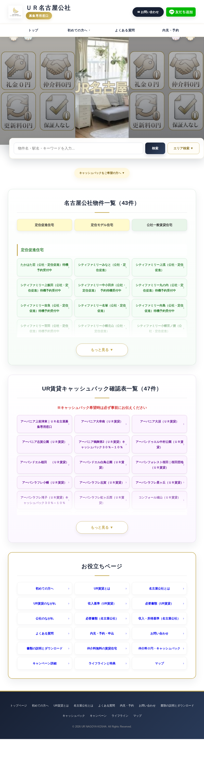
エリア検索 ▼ (183, 148)
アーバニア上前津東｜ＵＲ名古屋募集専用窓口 (44, 424)
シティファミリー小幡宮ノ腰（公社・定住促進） (159, 328)
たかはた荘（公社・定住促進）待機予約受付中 (44, 267)
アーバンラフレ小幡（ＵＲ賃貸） (44, 482)
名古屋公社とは (159, 588)
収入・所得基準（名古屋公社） (159, 618)
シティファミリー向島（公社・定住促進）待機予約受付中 (159, 308)
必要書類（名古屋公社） (102, 618)
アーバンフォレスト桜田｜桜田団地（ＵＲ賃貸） (159, 464)
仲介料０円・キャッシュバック (159, 648)
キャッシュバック (74, 715)
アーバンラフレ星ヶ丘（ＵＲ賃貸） (159, 482)
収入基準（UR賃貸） (102, 603)
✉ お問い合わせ (148, 12)
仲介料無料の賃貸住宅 (102, 648)
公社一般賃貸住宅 (159, 225)
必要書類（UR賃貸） (159, 603)
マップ (159, 663)
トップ (33, 30)
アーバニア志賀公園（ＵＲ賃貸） (44, 441)
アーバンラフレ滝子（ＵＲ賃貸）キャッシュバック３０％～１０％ (44, 500)
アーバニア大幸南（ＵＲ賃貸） (102, 421)
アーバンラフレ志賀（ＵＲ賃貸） (101, 482)
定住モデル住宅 (102, 225)
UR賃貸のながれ (44, 603)
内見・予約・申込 (102, 633)
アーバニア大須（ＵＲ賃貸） (159, 421)
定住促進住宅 (44, 225)
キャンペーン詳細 (45, 663)
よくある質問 (125, 30)
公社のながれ (45, 618)
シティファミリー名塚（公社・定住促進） (102, 308)
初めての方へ (77, 30)
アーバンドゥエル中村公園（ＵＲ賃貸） (159, 444)
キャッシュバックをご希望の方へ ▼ (102, 172)
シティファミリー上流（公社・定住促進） (159, 267)
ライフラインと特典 (102, 663)
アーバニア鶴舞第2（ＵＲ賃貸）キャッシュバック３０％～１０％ (102, 444)
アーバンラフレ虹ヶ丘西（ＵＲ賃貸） (101, 500)
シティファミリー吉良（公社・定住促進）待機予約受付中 (44, 308)
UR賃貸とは (102, 588)
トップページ (18, 705)
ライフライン (120, 715)
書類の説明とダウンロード (45, 648)
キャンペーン (98, 715)
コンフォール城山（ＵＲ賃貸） (159, 497)
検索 (155, 148)
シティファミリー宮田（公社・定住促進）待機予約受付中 (44, 328)
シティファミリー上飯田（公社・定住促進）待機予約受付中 (44, 287)
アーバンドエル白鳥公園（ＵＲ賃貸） (101, 464)
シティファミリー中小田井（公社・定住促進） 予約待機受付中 (102, 287)
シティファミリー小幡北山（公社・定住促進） (102, 328)
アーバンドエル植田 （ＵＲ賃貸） (44, 462)
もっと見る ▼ (102, 350)
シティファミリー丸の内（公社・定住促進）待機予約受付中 (159, 287)
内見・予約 (170, 30)
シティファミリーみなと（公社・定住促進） (102, 267)
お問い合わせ (159, 633)
